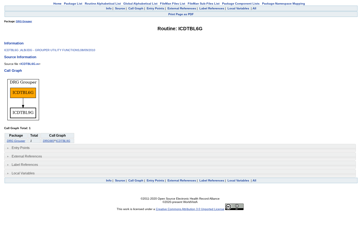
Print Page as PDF (181, 14)
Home (57, 3)
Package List (73, 3)
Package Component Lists (241, 3)
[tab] (180, 148)
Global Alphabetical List (140, 3)
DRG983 (48, 140)
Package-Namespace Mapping (283, 3)
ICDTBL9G (63, 140)
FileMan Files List (172, 3)
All (254, 8)
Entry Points (155, 8)
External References (182, 8)
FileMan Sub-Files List (204, 3)
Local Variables (238, 8)
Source (120, 8)
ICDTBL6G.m (30, 63)
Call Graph (135, 8)
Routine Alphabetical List (103, 3)
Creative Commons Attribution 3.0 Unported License (190, 209)
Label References (211, 8)
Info (109, 8)
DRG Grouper (24, 21)
